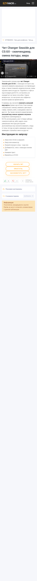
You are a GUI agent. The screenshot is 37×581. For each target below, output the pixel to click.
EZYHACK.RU (9, 40)
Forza (6, 73)
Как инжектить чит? (18, 173)
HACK (9, 3)
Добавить (29, 181)
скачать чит (18, 164)
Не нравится (16, 181)
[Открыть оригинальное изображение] (18, 68)
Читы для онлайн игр (20, 40)
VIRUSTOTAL (18, 168)
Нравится (8, 181)
